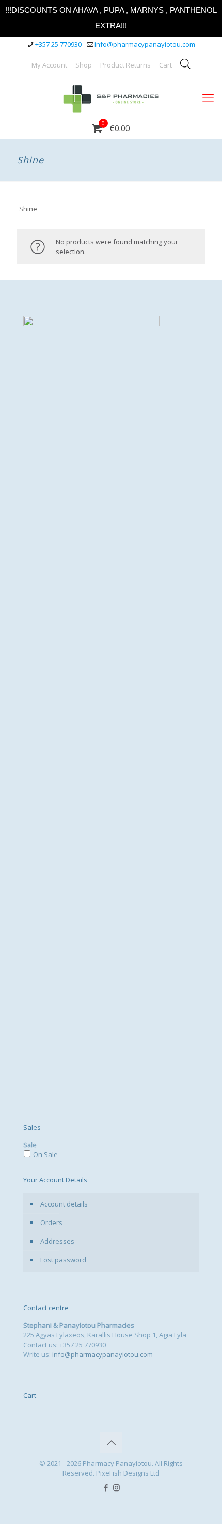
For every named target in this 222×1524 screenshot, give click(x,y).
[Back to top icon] (111, 1442)
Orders (51, 1222)
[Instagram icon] (116, 1487)
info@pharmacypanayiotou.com (144, 44)
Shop (83, 65)
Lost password (63, 1259)
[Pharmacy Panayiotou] (111, 97)
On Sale (45, 1154)
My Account (49, 65)
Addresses (57, 1241)
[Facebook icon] (105, 1487)
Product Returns (125, 65)
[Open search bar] (185, 64)
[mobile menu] (208, 97)
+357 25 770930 (58, 44)
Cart (165, 65)
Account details (64, 1204)
